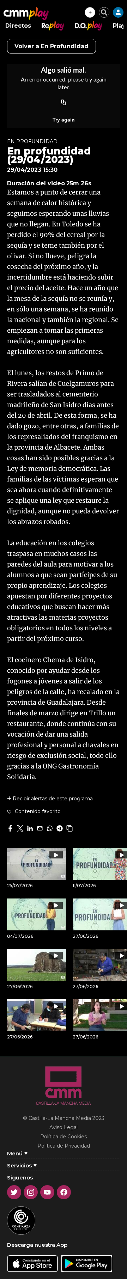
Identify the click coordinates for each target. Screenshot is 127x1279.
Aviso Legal (63, 1127)
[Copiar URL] (63, 102)
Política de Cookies (63, 1136)
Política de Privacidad (63, 1146)
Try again (64, 120)
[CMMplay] (26, 13)
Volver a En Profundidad (51, 46)
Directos (18, 25)
